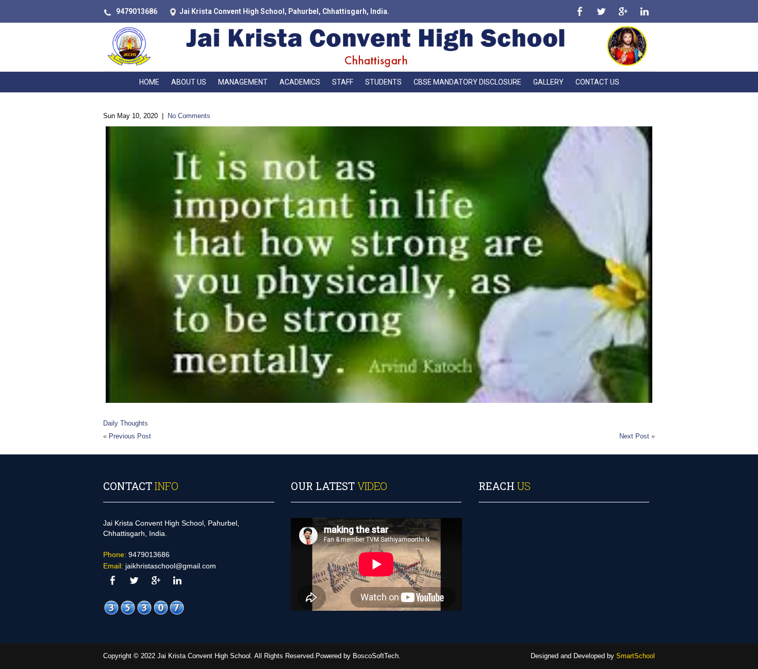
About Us (188, 82)
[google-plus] (623, 12)
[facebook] (579, 12)
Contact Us (597, 82)
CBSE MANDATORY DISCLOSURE (467, 82)
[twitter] (601, 12)
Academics (299, 82)
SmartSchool (635, 656)
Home (149, 82)
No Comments (189, 116)
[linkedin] (644, 12)
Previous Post (130, 436)
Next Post (634, 436)
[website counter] (144, 608)
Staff (342, 82)
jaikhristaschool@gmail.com (170, 566)
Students (383, 82)
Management (243, 82)
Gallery (548, 82)
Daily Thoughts (125, 423)
